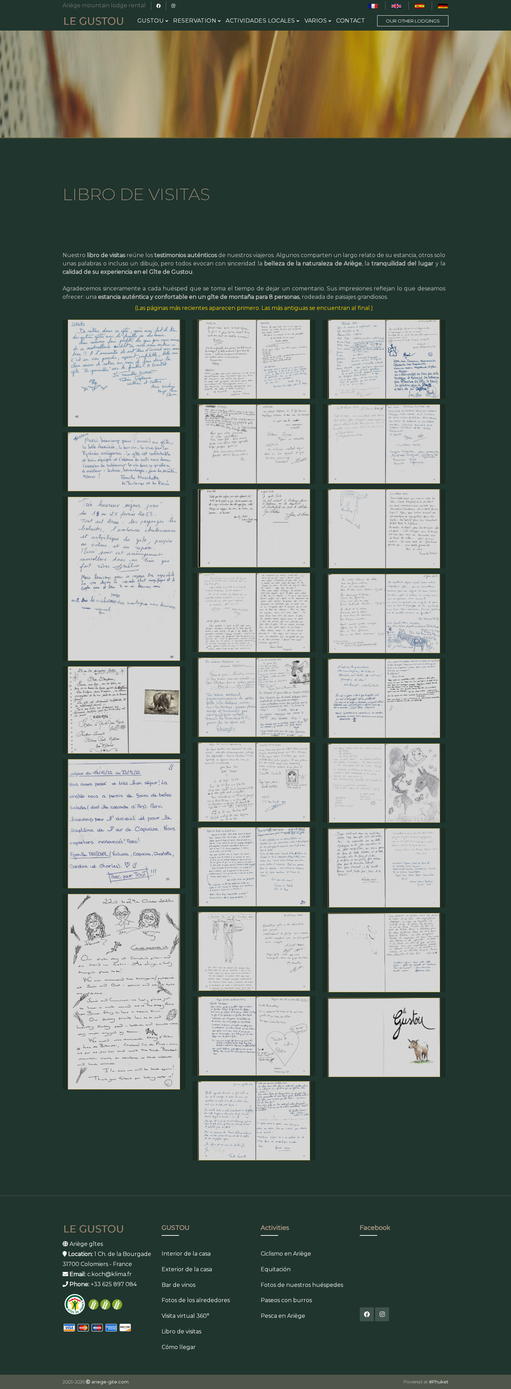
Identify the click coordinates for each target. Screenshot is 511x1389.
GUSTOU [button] (151, 20)
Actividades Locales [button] (261, 20)
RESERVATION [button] (195, 20)
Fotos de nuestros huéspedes (302, 1285)
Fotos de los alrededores (196, 1300)
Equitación (276, 1269)
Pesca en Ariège (283, 1316)
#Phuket (438, 1381)
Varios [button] (316, 20)
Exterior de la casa (187, 1269)
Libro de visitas (181, 1331)
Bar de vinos (178, 1285)
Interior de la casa (186, 1253)
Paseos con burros (286, 1300)
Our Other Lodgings (413, 21)
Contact (350, 20)
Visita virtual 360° (185, 1316)
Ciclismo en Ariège (286, 1253)
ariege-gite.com (110, 1381)
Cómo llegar (179, 1347)
